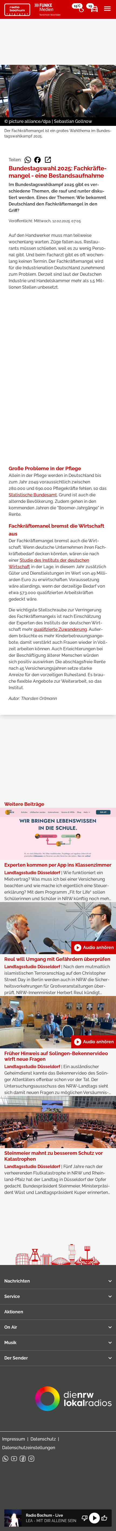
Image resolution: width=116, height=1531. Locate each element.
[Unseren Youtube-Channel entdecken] (14, 1458)
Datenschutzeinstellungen (28, 1447)
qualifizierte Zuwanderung (60, 629)
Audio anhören (93, 948)
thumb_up (104, 1518)
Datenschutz (43, 1439)
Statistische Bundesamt (33, 494)
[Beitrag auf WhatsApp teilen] (28, 160)
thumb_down (84, 1518)
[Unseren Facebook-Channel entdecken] (22, 1458)
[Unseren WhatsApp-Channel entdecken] (5, 1458)
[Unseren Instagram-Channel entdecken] (31, 1458)
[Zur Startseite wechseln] (17, 9)
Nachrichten (17, 1281)
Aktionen (13, 1311)
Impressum (13, 1439)
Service (12, 1296)
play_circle (94, 1518)
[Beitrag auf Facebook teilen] (37, 160)
